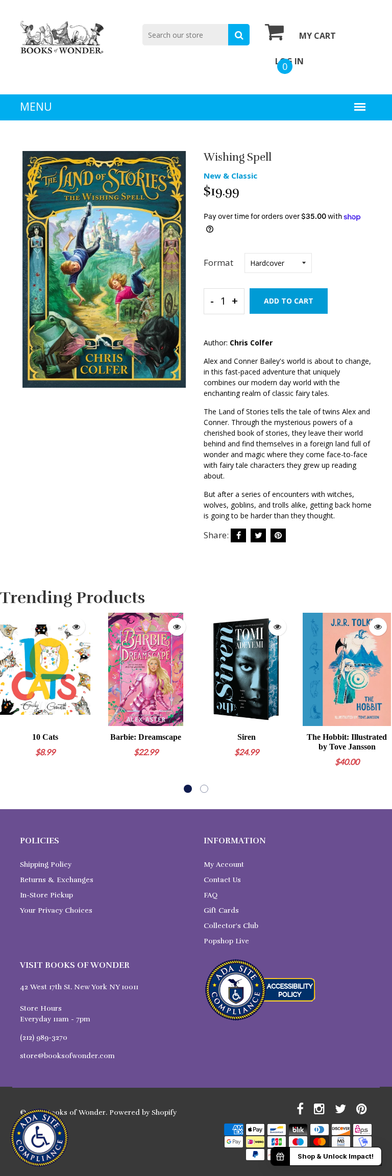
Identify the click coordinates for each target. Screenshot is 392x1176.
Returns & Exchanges (56, 879)
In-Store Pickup (46, 895)
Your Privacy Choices (56, 910)
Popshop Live (226, 941)
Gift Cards (221, 910)
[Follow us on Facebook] (238, 535)
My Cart (317, 35)
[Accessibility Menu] (39, 1137)
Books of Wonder (76, 1112)
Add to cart (288, 301)
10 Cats (45, 737)
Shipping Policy (45, 864)
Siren (246, 737)
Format (218, 262)
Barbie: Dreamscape (145, 737)
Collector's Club (231, 925)
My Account (224, 864)
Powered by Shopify (143, 1112)
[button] (188, 789)
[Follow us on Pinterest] (278, 535)
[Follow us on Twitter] (258, 535)
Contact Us (222, 879)
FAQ (210, 895)
